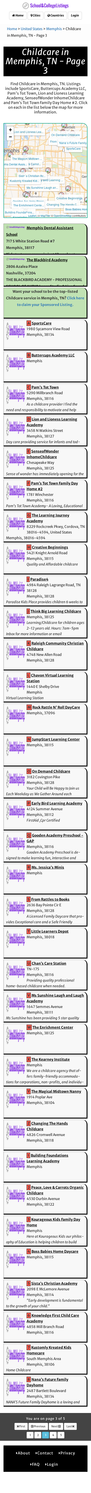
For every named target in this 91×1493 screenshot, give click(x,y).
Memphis (54, 29)
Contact (45, 1453)
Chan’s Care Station (49, 963)
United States (31, 29)
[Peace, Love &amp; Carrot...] (25, 154)
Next (54, 1426)
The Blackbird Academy (47, 260)
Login (75, 15)
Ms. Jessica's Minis (48, 867)
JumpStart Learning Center (56, 739)
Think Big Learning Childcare (56, 611)
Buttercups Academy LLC (53, 355)
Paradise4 (39, 579)
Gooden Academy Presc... (29, 201)
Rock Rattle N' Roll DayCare (56, 707)
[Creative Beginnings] (68, 188)
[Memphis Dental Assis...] (10, 154)
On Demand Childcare (65, 135)
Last (69, 1426)
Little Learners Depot (50, 931)
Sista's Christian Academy (54, 1283)
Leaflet (32, 215)
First (22, 1426)
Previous (39, 1426)
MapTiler (45, 215)
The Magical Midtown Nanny (56, 1091)
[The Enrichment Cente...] (27, 195)
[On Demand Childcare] (64, 125)
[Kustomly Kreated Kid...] (23, 171)
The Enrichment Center (52, 1027)
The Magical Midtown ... (27, 159)
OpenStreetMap (63, 215)
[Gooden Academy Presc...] (28, 191)
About (24, 1453)
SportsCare (73, 148)
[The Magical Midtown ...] (25, 149)
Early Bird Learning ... (49, 180)
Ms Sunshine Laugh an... (42, 187)
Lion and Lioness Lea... (28, 132)
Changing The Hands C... (63, 204)
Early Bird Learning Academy (57, 803)
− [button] (10, 137)
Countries (57, 15)
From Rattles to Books (50, 899)
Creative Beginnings (69, 198)
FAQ (36, 1464)
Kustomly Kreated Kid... (24, 181)
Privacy (67, 1453)
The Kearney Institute (51, 1059)
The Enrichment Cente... (28, 205)
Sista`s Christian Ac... (32, 176)
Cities (36, 15)
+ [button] (10, 130)
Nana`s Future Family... (73, 143)
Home (19, 15)
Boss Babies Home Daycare (55, 1251)
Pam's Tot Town (45, 387)
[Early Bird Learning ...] (48, 170)
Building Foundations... (19, 212)
